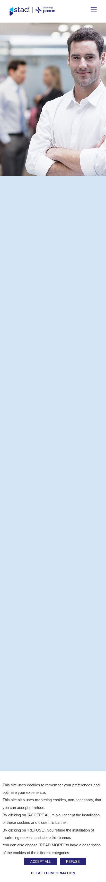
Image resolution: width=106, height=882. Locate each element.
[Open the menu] (93, 9)
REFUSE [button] (73, 862)
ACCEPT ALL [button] (40, 862)
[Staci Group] (32, 11)
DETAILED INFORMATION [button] (53, 873)
